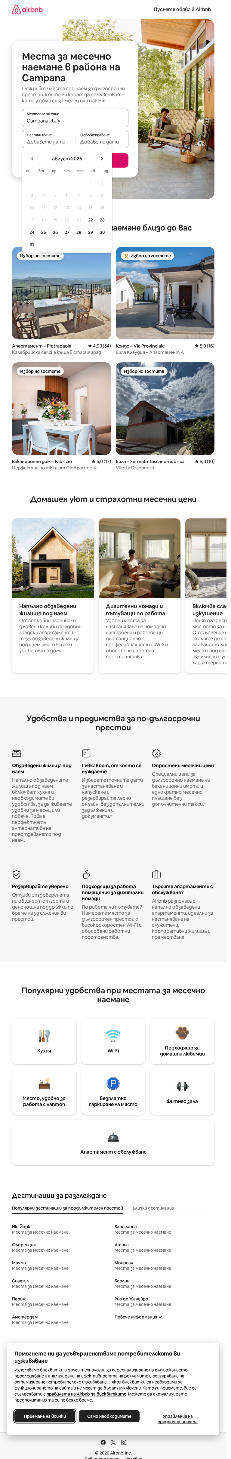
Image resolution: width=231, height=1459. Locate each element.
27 (67, 232)
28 (78, 232)
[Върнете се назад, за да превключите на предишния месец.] (32, 159)
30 (102, 232)
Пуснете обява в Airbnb (182, 9)
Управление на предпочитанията (178, 1419)
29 (90, 232)
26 (55, 232)
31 (32, 244)
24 (31, 232)
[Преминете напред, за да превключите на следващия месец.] (101, 159)
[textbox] (48, 141)
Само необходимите (109, 1416)
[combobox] (75, 120)
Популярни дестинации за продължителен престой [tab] (67, 1208)
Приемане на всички (45, 1416)
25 (43, 232)
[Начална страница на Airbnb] (27, 9)
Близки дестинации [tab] (153, 1208)
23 (102, 220)
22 (90, 220)
